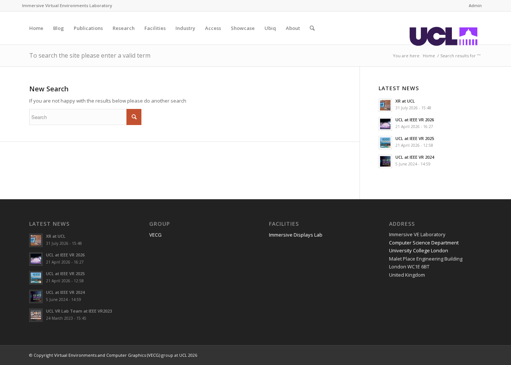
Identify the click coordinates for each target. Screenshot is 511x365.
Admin (475, 5)
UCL (183, 355)
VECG (155, 234)
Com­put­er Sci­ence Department (424, 242)
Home (429, 55)
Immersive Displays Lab (295, 234)
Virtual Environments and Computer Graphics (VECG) (107, 355)
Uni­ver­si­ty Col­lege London (418, 250)
